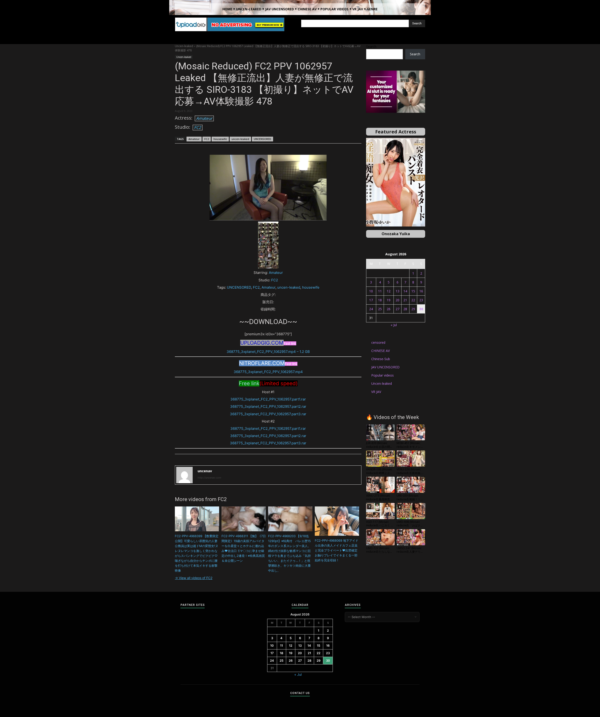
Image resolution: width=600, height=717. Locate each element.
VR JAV (376, 391)
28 (405, 309)
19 (388, 300)
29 (413, 309)
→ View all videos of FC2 (193, 578)
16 (421, 291)
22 (413, 300)
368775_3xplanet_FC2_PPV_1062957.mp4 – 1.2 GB (268, 351)
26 (388, 309)
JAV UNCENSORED (385, 367)
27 (397, 309)
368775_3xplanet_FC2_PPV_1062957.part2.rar (268, 406)
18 (380, 300)
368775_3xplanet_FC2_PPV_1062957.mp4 (268, 372)
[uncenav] (184, 475)
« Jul (394, 325)
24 (371, 309)
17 (371, 300)
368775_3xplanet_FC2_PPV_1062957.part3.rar (268, 414)
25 (380, 309)
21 (405, 300)
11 (380, 291)
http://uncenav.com (209, 477)
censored (378, 342)
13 (397, 291)
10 (371, 291)
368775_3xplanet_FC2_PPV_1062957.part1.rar (268, 399)
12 (388, 291)
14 (405, 291)
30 (421, 309)
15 (413, 291)
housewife (220, 139)
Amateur (204, 118)
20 (397, 300)
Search (371, 46)
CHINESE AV (380, 350)
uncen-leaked (240, 139)
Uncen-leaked (184, 46)
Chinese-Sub (380, 359)
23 (421, 300)
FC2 (197, 127)
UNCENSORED (262, 139)
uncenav (205, 470)
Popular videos (382, 375)
